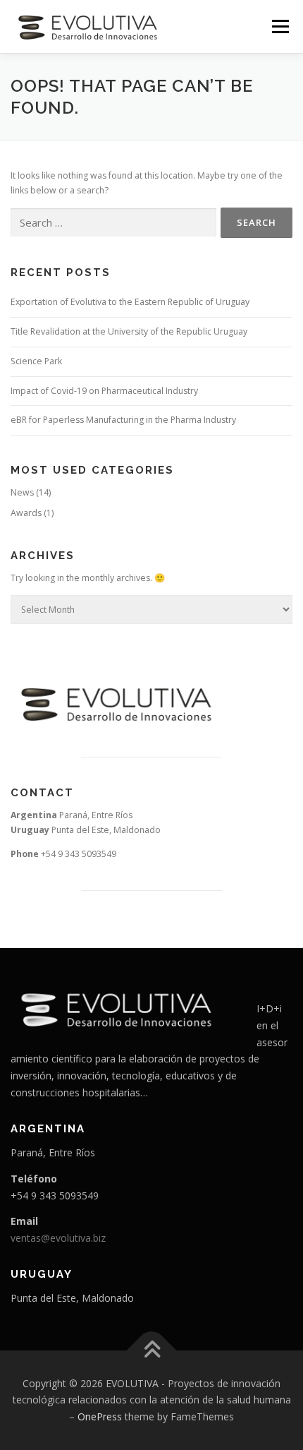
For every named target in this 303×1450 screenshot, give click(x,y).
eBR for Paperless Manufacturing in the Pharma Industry (123, 420)
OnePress (100, 1416)
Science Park (36, 361)
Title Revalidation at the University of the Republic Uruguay (129, 331)
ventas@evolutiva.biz (58, 1238)
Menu (279, 26)
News (22, 492)
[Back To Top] (152, 1350)
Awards (26, 513)
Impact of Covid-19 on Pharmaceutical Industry (104, 391)
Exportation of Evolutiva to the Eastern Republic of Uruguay (130, 302)
